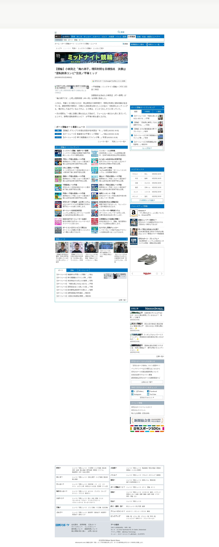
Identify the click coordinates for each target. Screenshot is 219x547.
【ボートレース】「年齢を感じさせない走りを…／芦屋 (74, 284)
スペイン (75, 493)
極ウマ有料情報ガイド (133, 482)
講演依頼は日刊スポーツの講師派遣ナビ (145, 378)
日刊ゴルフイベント (138, 410)
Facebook (153, 391)
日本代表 (90, 484)
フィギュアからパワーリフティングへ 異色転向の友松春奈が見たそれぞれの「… (147, 337)
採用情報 (83, 524)
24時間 (147, 111)
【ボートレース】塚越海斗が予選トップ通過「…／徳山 (85, 134)
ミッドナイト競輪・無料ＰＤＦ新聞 (75, 151)
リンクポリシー (90, 527)
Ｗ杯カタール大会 (90, 486)
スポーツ (96, 37)
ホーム (58, 36)
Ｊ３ (103, 484)
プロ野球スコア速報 (146, 200)
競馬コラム (145, 480)
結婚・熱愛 (139, 494)
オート (81, 40)
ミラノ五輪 (91, 507)
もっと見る (146, 148)
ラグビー (84, 500)
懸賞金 (128, 470)
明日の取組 (152, 468)
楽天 (146, 196)
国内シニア (82, 514)
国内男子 (90, 512)
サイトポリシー (77, 527)
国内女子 (97, 512)
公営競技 (131, 37)
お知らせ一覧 (146, 382)
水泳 (93, 498)
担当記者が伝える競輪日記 (108, 202)
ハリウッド (157, 492)
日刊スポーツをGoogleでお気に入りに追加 (110, 81)
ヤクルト (135, 174)
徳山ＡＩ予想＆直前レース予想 (110, 176)
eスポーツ (129, 511)
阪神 (146, 178)
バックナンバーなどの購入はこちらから (145, 368)
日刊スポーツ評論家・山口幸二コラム (76, 202)
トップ (58, 48)
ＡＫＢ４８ (145, 492)
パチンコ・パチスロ (140, 511)
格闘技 (158, 475)
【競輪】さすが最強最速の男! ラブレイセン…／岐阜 (145, 130)
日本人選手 (91, 477)
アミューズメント (117, 511)
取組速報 (145, 468)
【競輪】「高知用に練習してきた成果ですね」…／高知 (145, 123)
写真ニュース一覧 (118, 141)
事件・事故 (129, 496)
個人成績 (82, 470)
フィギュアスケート (94, 500)
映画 (152, 494)
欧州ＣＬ (88, 493)
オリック (135, 196)
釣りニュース (130, 506)
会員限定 (66, 37)
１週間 (158, 111)
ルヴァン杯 (80, 486)
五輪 (58, 507)
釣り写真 (138, 506)
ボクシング (152, 475)
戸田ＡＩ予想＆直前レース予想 (74, 159)
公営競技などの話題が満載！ (109, 219)
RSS (126, 44)
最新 (135, 111)
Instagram (137, 394)
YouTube (153, 394)
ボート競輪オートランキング (143, 107)
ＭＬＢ (79, 37)
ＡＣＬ (74, 486)
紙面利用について (91, 529)
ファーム (101, 470)
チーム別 (105, 486)
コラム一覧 (136, 516)
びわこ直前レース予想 (71, 168)
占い (135, 496)
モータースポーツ (89, 502)
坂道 (151, 492)
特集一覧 (129, 516)
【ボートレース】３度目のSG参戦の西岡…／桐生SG (73, 296)
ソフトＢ (147, 192)
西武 (136, 187)
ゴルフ (104, 37)
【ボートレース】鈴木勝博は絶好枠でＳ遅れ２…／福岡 (74, 290)
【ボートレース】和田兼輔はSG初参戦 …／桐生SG (144, 143)
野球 (73, 37)
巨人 (146, 174)
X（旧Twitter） (139, 391)
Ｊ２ (99, 484)
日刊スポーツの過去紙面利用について (144, 372)
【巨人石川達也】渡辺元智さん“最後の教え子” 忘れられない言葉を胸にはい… (146, 326)
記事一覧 (122, 300)
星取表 (158, 468)
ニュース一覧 (102, 141)
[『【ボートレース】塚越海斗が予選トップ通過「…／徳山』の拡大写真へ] (115, 284)
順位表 (104, 468)
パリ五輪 (98, 507)
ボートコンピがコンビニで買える (75, 227)
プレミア (103, 491)
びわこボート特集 (105, 168)
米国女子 (75, 514)
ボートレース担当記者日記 (72, 210)
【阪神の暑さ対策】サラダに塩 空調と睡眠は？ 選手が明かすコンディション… (147, 348)
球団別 (95, 470)
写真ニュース (60, 239)
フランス (81, 493)
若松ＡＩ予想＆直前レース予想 (110, 185)
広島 (136, 183)
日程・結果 (75, 470)
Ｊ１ (95, 484)
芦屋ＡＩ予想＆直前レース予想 (74, 193)
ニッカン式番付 (136, 470)
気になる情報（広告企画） (140, 413)
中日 (136, 178)
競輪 (75, 40)
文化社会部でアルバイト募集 (141, 375)
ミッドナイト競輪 (84, 48)
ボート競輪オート (117, 487)
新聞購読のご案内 (137, 44)
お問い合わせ (92, 531)
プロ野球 (90, 468)
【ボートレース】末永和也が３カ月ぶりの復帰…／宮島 (74, 281)
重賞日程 (152, 480)
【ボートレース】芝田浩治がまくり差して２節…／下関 (74, 287)
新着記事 (134, 309)
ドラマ (157, 494)
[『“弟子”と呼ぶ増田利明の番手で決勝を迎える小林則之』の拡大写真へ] (72, 87)
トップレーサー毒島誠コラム (109, 210)
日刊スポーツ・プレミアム (148, 238)
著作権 (121, 542)
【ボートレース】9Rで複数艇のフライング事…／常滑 (84, 137)
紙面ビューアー (153, 37)
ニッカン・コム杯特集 (107, 151)
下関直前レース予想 (70, 185)
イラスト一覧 (145, 516)
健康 (143, 506)
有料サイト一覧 (153, 44)
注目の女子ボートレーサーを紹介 (75, 219)
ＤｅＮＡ (147, 183)
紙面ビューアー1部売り (146, 220)
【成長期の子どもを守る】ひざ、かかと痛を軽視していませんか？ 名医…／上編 (146, 315)
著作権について (77, 529)
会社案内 (74, 524)
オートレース (83, 270)
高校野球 (75, 472)
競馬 (124, 37)
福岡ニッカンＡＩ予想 (107, 193)
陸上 (89, 498)
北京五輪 (105, 507)
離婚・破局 (146, 494)
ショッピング (130, 518)
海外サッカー (61, 491)
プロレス (145, 475)
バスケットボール (77, 502)
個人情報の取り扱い (78, 531)
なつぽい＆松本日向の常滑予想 (110, 159)
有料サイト (139, 518)
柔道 (96, 498)
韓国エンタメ (130, 494)
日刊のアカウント (146, 397)
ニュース (59, 40)
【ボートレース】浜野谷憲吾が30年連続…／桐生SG (73, 293)
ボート (70, 40)
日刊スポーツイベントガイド (141, 407)
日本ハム (147, 187)
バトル (118, 37)
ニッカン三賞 (98, 48)
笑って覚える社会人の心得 (148, 229)
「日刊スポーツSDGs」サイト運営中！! (145, 365)
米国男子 (103, 512)
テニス (101, 498)
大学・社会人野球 (84, 472)
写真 (65, 40)
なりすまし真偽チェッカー (108, 227)
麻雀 (148, 511)
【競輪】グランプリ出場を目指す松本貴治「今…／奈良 (85, 130)
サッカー (87, 37)
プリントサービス (148, 518)
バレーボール (76, 500)
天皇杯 (99, 486)
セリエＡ (90, 491)
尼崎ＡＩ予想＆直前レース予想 (74, 176)
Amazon (141, 210)
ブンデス (97, 491)
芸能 (139, 37)
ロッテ (136, 192)
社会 (144, 37)
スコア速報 (97, 468)
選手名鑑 (89, 470)
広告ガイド (92, 524)
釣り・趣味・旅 (116, 506)
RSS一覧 (153, 516)
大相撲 (111, 37)
